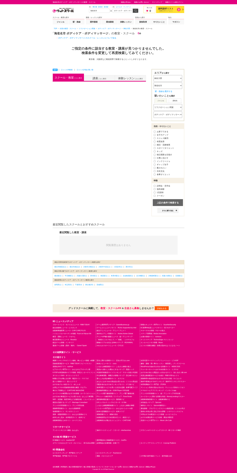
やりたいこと (159, 22)
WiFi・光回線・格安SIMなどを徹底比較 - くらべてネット (74, 399)
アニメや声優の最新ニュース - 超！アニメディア (115, 337)
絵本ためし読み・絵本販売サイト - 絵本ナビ (69, 417)
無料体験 (160, 189)
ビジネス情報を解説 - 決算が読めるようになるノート (160, 346)
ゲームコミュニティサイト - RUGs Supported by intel (116, 328)
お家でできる (162, 131)
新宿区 (100, 7)
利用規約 (64, 467)
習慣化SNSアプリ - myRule (63, 367)
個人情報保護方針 (75, 467)
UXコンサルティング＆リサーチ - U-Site (111, 402)
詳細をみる (162, 308)
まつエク (119, 7)
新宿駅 (106, 7)
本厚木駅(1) (115, 276)
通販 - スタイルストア (105, 456)
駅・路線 (77, 22)
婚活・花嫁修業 (163, 145)
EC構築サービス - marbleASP (64, 440)
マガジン (176, 22)
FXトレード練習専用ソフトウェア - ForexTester (114, 396)
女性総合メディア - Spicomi (151, 402)
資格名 (175, 101)
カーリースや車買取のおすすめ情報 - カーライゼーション (74, 393)
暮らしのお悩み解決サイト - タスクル (110, 378)
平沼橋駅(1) (69, 276)
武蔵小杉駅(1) (167, 276)
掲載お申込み (126, 2)
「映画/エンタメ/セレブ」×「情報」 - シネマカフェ (115, 340)
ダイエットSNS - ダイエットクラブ (66, 375)
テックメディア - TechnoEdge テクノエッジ (157, 340)
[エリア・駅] (99, 11)
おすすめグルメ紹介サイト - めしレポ (66, 384)
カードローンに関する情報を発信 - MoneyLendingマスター (163, 396)
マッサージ (127, 7)
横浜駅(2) (57, 276)
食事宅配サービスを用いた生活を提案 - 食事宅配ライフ (117, 387)
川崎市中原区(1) (104, 267)
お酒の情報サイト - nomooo (151, 337)
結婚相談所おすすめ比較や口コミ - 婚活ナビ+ (113, 417)
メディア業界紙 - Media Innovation (154, 334)
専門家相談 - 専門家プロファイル (65, 456)
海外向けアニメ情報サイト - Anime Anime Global (115, 334)
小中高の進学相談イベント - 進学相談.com (156, 456)
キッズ (159, 151)
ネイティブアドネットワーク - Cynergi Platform (158, 443)
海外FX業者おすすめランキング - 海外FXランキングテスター (163, 381)
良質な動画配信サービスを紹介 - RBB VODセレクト (160, 375)
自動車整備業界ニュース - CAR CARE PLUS (69, 331)
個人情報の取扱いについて (93, 467)
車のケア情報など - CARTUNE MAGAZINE (68, 390)
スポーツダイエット (165, 148)
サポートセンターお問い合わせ (116, 467)
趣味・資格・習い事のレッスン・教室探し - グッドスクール (163, 364)
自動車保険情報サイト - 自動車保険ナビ (155, 399)
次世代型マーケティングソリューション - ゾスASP (159, 360)
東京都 (95, 7)
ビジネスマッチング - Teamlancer (109, 453)
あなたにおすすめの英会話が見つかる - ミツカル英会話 (117, 381)
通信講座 (110, 22)
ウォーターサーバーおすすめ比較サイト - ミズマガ (159, 369)
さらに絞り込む (168, 211)
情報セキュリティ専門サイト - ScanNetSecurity (158, 325)
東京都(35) (89, 285)
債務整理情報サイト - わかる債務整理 (66, 408)
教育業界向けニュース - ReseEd (65, 340)
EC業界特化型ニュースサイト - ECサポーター (158, 328)
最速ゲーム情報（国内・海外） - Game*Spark (70, 346)
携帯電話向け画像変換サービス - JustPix (111, 440)
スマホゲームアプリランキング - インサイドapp (158, 390)
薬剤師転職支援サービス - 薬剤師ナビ (110, 399)
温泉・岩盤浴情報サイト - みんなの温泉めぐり (70, 414)
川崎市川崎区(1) (89, 267)
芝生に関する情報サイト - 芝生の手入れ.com (113, 360)
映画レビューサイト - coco (106, 364)
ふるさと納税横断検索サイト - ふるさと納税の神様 (115, 405)
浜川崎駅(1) (140, 276)
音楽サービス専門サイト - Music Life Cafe (156, 420)
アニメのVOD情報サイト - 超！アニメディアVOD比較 (160, 393)
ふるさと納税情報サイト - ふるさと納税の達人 (114, 367)
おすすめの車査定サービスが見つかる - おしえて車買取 (73, 396)
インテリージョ (163, 161)
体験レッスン (126, 22)
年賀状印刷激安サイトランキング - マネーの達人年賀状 (117, 372)
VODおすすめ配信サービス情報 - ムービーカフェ (159, 414)
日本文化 (160, 171)
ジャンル (60, 22)
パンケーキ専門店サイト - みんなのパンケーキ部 (115, 408)
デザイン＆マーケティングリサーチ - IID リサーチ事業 (161, 430)
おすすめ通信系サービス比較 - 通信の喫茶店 (157, 417)
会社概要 (56, 467)
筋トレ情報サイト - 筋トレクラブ (65, 381)
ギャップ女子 (162, 164)
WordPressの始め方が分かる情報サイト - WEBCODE (160, 367)
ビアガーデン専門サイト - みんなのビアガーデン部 (71, 369)
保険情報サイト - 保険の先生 (107, 414)
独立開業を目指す (164, 155)
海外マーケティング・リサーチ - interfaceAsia (114, 430)
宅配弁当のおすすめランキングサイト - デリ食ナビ (115, 384)
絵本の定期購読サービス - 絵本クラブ (110, 411)
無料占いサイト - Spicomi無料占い (153, 405)
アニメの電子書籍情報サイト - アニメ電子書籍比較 (115, 393)
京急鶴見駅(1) (128, 276)
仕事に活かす (162, 158)
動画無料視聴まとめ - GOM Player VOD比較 (113, 390)
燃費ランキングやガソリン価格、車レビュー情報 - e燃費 (73, 360)
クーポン (160, 196)
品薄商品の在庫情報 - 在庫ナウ (108, 443)
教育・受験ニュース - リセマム (64, 337)
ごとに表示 (68, 77)
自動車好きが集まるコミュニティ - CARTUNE (114, 420)
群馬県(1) (57, 285)
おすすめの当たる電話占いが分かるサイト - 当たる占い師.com (164, 372)
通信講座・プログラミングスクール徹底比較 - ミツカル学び (163, 408)
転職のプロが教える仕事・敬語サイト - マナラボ (71, 378)
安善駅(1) (178, 276)
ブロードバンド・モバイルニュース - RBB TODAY (71, 325)
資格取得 (143, 22)
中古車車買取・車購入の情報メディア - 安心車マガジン (117, 375)
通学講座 (94, 22)
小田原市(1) (118, 267)
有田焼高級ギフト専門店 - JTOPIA (153, 384)
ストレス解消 (162, 138)
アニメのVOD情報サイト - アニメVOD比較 (68, 405)
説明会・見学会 (163, 186)
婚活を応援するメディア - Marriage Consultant (70, 402)
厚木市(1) (129, 267)
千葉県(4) (78, 285)
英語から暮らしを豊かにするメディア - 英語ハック (115, 369)
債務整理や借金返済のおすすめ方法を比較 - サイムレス (161, 378)
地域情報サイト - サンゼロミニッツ (66, 411)
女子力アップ (162, 135)
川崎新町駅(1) (153, 276)
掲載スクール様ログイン (174, 2)
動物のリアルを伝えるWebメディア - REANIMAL (115, 342)
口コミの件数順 (67, 70)
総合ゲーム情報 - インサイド (63, 342)
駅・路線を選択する (163, 91)
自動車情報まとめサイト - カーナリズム (67, 420)
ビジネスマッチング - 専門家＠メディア (67, 453)
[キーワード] (123, 11)
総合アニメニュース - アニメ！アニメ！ (111, 331)
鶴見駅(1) (104, 276)
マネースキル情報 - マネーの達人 (153, 331)
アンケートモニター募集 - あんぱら (66, 430)
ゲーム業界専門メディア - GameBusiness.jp (113, 325)
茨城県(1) (100, 285)
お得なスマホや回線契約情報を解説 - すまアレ (70, 387)
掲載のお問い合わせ (141, 2)
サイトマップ (157, 2)
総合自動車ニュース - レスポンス (65, 328)
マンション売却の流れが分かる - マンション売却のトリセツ (163, 387)
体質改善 (160, 141)
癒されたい (161, 168)
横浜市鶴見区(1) (60, 267)
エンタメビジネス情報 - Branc (152, 342)
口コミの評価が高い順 (85, 70)
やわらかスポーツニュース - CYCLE (110, 346)
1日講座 (160, 192)
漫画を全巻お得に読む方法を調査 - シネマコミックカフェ (162, 411)
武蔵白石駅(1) (82, 276)
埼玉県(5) (68, 285)
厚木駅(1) (93, 276)
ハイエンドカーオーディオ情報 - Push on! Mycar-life (72, 334)
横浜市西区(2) (75, 267)
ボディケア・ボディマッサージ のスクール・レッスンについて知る (87, 38)
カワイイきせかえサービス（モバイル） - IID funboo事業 (74, 443)
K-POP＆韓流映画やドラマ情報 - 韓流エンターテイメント (74, 372)
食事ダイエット (163, 174)
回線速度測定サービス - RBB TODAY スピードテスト (72, 364)
